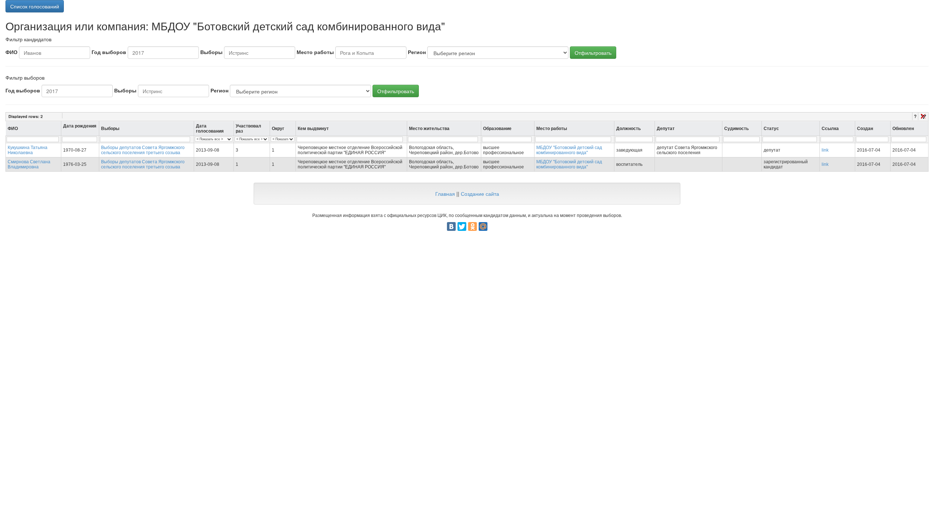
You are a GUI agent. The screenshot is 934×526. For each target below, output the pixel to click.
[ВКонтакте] (451, 226)
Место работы (315, 52)
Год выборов (109, 52)
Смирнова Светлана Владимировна (29, 164)
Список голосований (34, 6)
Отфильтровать (593, 52)
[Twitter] (462, 226)
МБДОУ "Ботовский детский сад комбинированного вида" (569, 150)
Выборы (211, 52)
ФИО (11, 52)
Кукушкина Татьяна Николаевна (27, 150)
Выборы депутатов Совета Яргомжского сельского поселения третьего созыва (143, 150)
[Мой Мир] (483, 226)
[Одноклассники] (472, 226)
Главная (445, 193)
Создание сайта (480, 193)
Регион (417, 52)
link (825, 150)
